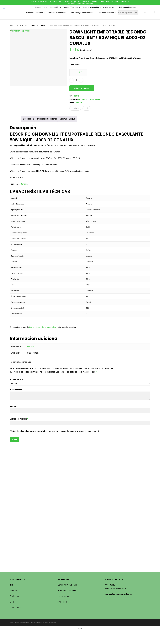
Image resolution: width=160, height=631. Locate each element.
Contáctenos (15, 607)
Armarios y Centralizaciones (82, 13)
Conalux (23, 184)
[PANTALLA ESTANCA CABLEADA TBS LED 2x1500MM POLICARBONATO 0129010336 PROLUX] (26, 531)
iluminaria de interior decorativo (42, 327)
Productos (14, 596)
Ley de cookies (64, 596)
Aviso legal (62, 602)
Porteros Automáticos (57, 13)
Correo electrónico (19, 419)
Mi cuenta (14, 590)
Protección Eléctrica (34, 13)
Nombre (14, 406)
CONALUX (79, 102)
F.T (80, 72)
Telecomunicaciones (127, 7)
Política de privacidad (67, 590)
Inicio (12, 25)
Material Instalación (91, 7)
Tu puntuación (17, 379)
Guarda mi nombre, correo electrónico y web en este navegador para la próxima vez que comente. (56, 431)
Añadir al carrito (81, 88)
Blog (12, 602)
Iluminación (54, 7)
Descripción (28, 119)
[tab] (28, 119)
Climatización (108, 7)
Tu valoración (16, 390)
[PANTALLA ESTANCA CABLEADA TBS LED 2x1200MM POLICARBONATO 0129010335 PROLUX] (132, 478)
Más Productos (107, 13)
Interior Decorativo (37, 25)
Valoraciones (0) (67, 119)
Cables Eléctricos (70, 7)
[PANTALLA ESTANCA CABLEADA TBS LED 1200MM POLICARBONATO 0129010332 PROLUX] (26, 478)
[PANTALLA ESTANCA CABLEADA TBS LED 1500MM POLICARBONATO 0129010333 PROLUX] (97, 478)
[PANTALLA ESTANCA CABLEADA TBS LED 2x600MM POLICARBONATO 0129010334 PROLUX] (61, 478)
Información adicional (47, 119)
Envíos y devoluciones (67, 585)
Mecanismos (40, 7)
